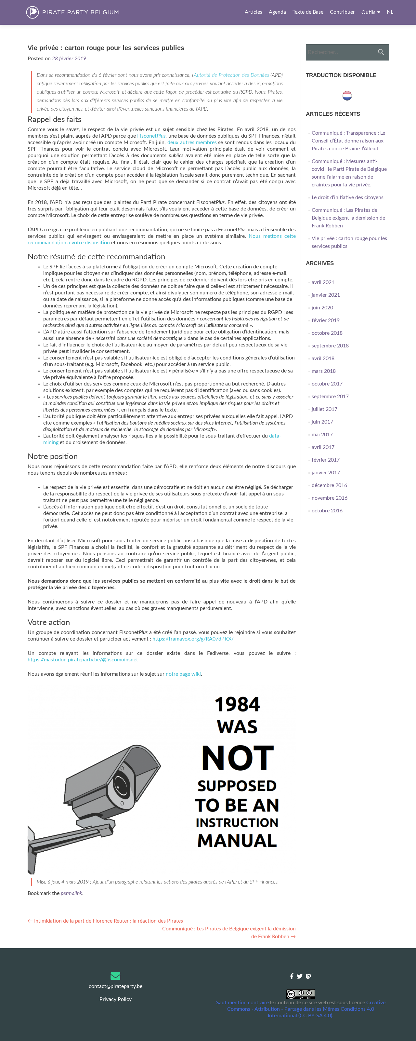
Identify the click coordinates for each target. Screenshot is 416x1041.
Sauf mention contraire (242, 1002)
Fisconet (147, 136)
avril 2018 (323, 358)
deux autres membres (192, 142)
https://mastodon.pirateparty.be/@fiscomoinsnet (83, 659)
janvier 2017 (326, 472)
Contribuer (342, 12)
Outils (368, 12)
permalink (71, 893)
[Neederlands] (347, 95)
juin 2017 (322, 422)
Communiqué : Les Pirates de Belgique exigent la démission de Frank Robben (348, 218)
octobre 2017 (327, 383)
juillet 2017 (324, 409)
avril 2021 (323, 282)
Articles (253, 12)
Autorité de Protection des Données (231, 75)
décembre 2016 (329, 485)
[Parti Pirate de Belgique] (83, 12)
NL (390, 12)
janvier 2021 (326, 295)
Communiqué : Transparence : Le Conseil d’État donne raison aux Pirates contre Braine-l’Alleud (348, 140)
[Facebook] (291, 977)
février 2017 (326, 460)
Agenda (277, 12)
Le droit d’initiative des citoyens (348, 197)
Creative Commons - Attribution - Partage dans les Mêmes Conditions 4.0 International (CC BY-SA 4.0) (306, 1009)
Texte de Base (307, 12)
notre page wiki (183, 674)
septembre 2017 (330, 396)
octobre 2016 (327, 510)
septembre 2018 (330, 345)
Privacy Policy (115, 999)
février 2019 (326, 320)
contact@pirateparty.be (115, 986)
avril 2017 (323, 447)
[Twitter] (300, 977)
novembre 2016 (329, 498)
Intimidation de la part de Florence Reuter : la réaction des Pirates (105, 921)
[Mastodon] (308, 977)
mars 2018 (324, 371)
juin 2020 (322, 307)
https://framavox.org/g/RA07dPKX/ (193, 639)
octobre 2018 (327, 333)
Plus (161, 136)
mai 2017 (322, 434)
